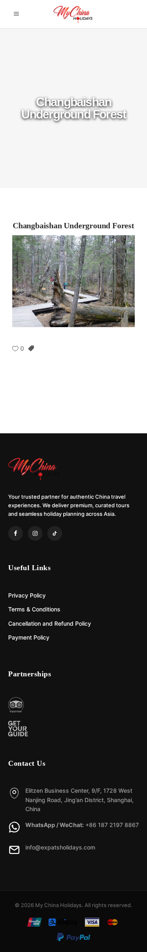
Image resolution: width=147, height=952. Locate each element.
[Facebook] (15, 533)
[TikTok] (54, 533)
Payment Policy (28, 637)
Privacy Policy (27, 595)
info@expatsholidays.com (60, 847)
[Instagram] (35, 533)
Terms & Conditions (34, 609)
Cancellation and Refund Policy (49, 623)
